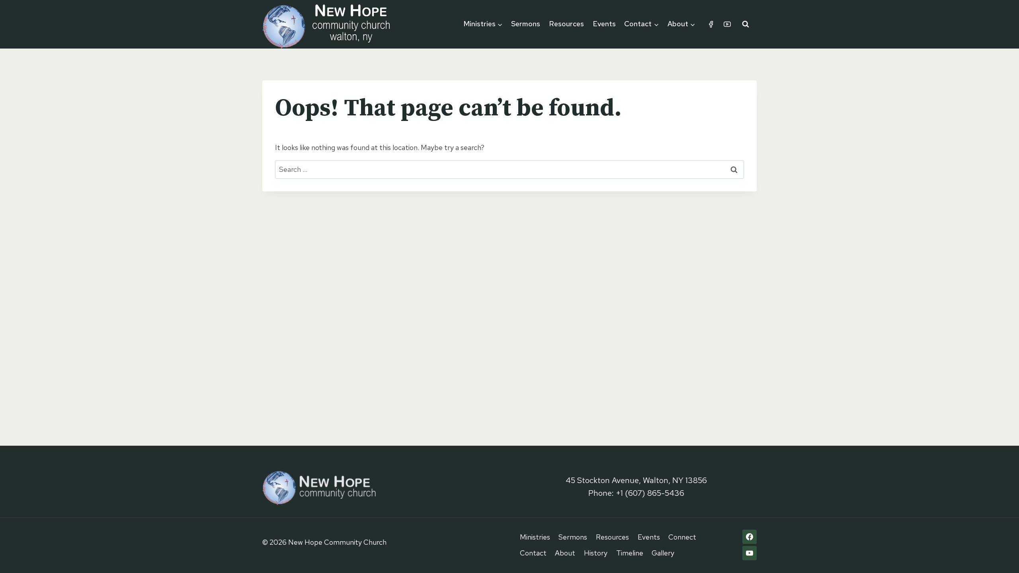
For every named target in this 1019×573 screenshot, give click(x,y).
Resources (566, 23)
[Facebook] (711, 24)
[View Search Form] (745, 24)
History (595, 552)
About (565, 552)
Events (604, 23)
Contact (533, 552)
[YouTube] (727, 24)
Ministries (535, 537)
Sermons (525, 23)
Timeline (629, 552)
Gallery (663, 552)
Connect (682, 537)
